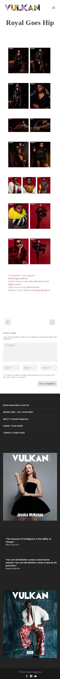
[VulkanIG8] (40, 154)
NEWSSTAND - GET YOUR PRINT (18, 412)
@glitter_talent (14, 284)
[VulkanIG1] (18, 60)
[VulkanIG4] (40, 96)
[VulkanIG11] (43, 185)
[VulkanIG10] (29, 185)
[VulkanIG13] (40, 216)
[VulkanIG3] (18, 96)
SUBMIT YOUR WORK (13, 426)
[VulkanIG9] (14, 185)
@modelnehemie (37, 281)
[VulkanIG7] (18, 154)
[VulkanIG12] (18, 216)
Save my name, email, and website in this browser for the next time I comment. (29, 376)
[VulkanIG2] (40, 60)
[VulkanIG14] (18, 251)
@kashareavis (33, 287)
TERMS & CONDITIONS (14, 432)
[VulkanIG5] (18, 125)
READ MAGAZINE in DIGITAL (16, 405)
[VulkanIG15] (40, 251)
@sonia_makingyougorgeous (37, 290)
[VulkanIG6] (40, 125)
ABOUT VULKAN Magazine (15, 419)
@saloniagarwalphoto (18, 278)
